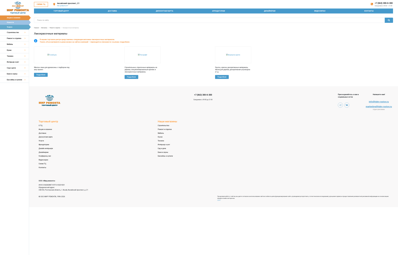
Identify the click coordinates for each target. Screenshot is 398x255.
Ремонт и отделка (14, 38)
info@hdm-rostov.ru (379, 101)
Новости (10, 22)
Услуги (9, 27)
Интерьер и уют (13, 62)
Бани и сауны (12, 74)
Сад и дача (11, 68)
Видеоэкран (319, 11)
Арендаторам (218, 11)
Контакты (369, 11)
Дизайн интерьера (46, 148)
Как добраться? (62, 5)
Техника (10, 56)
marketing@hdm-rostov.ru (379, 106)
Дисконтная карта (164, 11)
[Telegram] (340, 105)
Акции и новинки (13, 18)
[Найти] (389, 20)
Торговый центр (61, 11)
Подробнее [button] (40, 75)
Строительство (13, 32)
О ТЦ (40, 125)
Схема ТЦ (41, 4)
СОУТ (219, 200)
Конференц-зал (45, 156)
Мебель (10, 44)
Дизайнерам (269, 11)
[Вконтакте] (346, 105)
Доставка (112, 11)
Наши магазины (167, 121)
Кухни (9, 50)
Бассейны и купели (14, 80)
